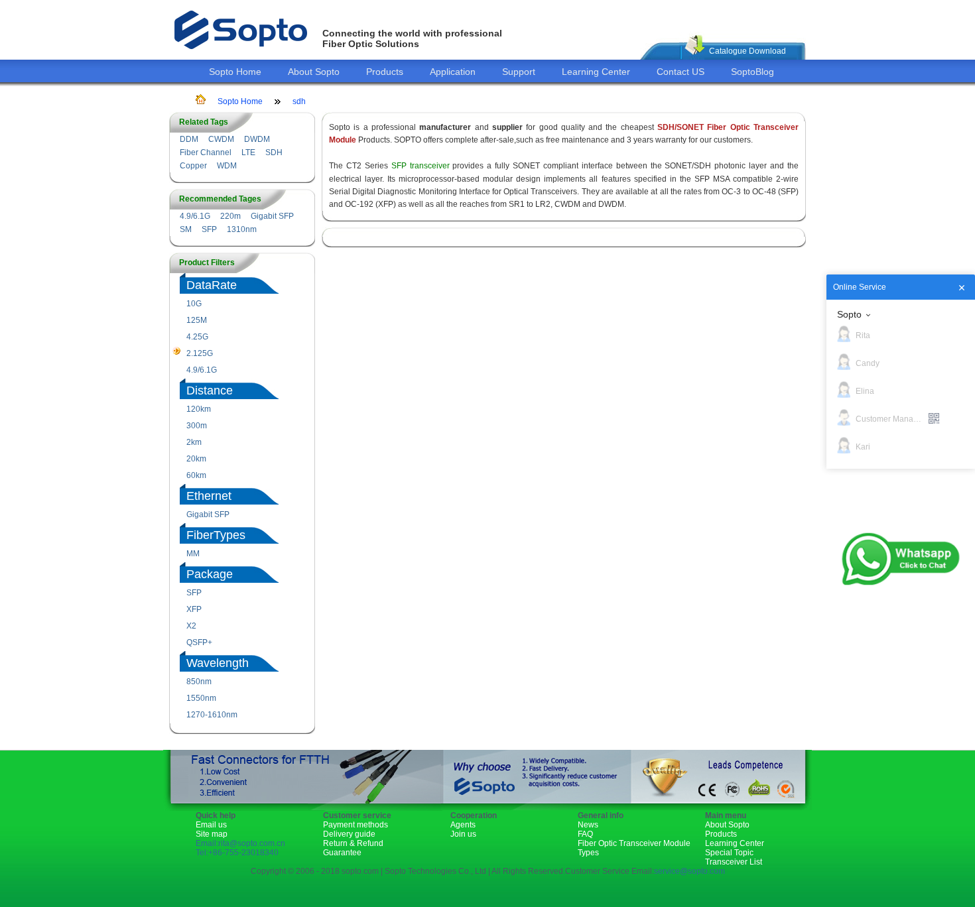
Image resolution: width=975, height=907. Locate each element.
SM (186, 229)
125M (196, 320)
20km (196, 458)
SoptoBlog (752, 71)
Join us (463, 834)
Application (453, 71)
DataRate (211, 285)
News (588, 824)
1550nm (201, 698)
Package (209, 574)
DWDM (257, 139)
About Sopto (314, 71)
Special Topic (729, 852)
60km (196, 475)
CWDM (221, 139)
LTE (248, 152)
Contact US (680, 71)
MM (193, 553)
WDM (227, 165)
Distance (209, 390)
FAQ (585, 834)
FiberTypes (215, 535)
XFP (194, 609)
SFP (209, 229)
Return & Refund (353, 843)
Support (518, 71)
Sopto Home (235, 71)
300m (196, 425)
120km (198, 409)
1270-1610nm (211, 714)
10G (194, 303)
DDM (189, 139)
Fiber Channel (205, 152)
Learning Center (596, 71)
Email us (211, 824)
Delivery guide (349, 834)
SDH (274, 152)
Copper (193, 165)
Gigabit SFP (272, 216)
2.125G (199, 353)
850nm (199, 681)
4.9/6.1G (195, 216)
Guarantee (342, 852)
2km (194, 442)
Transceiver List (733, 862)
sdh (299, 101)
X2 (191, 626)
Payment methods (355, 824)
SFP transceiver (420, 165)
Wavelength (217, 663)
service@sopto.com (689, 871)
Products (384, 71)
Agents (463, 824)
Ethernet (208, 496)
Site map (212, 834)
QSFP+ (199, 642)
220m (230, 216)
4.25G (197, 336)
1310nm (242, 229)
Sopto (849, 314)
